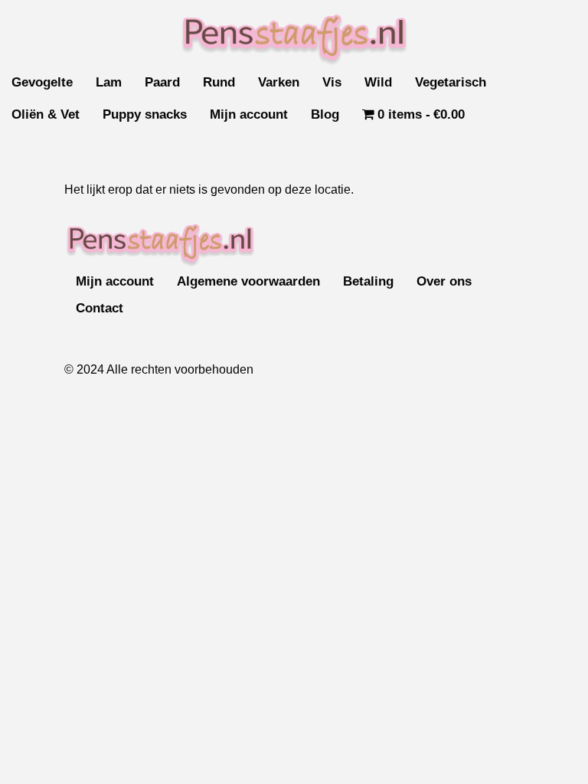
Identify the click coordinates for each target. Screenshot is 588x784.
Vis (331, 82)
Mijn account (249, 114)
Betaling (368, 281)
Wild (378, 82)
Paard (162, 82)
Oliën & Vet (45, 114)
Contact (99, 308)
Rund (219, 82)
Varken (278, 82)
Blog (325, 114)
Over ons (444, 281)
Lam (109, 82)
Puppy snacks (145, 114)
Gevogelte (42, 82)
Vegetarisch (450, 82)
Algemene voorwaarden (248, 281)
